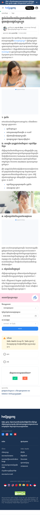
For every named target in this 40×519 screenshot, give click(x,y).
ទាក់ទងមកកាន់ (24, 466)
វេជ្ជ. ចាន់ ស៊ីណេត (19, 27)
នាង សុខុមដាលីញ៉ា (13, 33)
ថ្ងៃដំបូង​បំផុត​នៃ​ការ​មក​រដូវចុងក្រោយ (11, 312)
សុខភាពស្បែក (5, 13)
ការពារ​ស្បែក (5, 51)
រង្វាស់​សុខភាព (24, 441)
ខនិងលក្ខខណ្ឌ (5, 452)
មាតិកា (3, 441)
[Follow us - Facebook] (3, 434)
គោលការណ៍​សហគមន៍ (7, 474)
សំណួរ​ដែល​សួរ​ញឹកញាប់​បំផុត (9, 470)
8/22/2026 (6, 316)
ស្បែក (13, 13)
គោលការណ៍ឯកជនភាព (7, 456)
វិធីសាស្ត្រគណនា (6, 304)
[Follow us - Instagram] (7, 434)
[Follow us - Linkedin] (11, 434)
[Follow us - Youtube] (15, 434)
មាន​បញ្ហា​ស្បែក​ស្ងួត (19, 40)
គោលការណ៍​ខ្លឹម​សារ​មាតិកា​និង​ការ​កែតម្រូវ (10, 460)
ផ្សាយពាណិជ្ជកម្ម (25, 462)
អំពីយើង (23, 452)
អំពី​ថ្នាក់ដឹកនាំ (24, 456)
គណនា (20, 328)
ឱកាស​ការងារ (24, 459)
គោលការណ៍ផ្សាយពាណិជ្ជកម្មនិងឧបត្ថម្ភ (10, 466)
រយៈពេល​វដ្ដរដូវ (5, 320)
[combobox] (20, 308)
